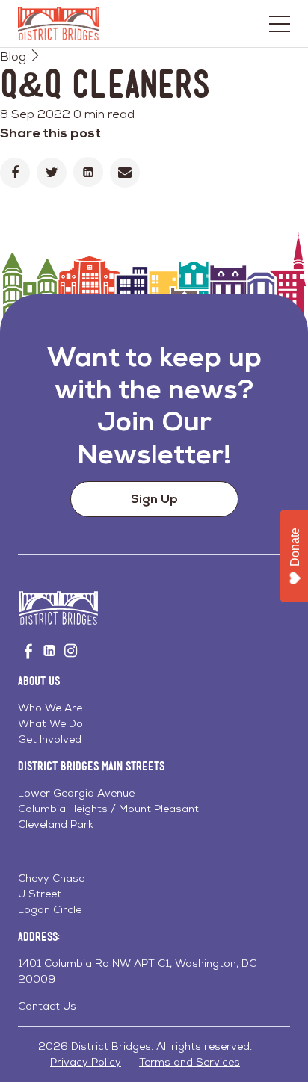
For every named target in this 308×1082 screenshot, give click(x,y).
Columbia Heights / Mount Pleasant (108, 808)
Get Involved (49, 739)
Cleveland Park (55, 824)
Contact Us (47, 1006)
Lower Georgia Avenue (76, 793)
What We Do (50, 723)
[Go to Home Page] (58, 23)
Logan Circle (49, 909)
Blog (13, 56)
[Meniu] (279, 24)
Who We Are (50, 707)
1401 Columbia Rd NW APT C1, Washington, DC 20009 (137, 971)
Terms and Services (189, 1062)
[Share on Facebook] (15, 173)
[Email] (125, 173)
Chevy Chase (51, 878)
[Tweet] (52, 173)
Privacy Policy (85, 1062)
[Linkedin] (88, 172)
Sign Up (154, 499)
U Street (39, 893)
